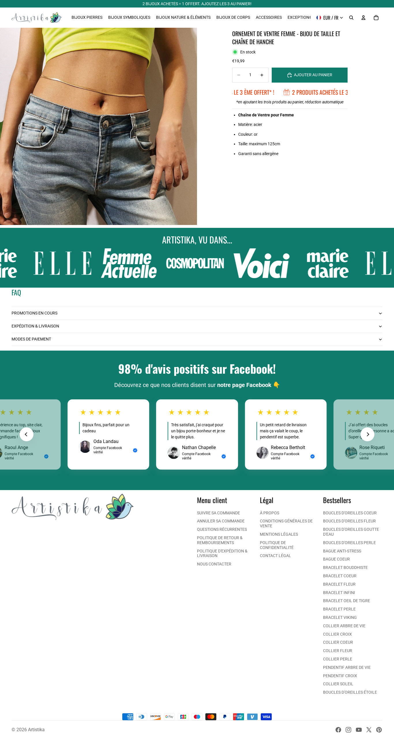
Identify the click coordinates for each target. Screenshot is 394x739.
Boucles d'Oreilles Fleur (349, 521)
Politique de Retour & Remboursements (220, 540)
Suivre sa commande (218, 513)
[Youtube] (358, 729)
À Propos (269, 513)
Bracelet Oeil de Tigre (346, 600)
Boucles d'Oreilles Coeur (350, 513)
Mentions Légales (279, 534)
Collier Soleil (338, 684)
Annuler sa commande (221, 521)
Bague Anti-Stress (342, 551)
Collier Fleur (337, 650)
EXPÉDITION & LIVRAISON (35, 326)
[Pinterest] (379, 729)
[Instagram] (348, 729)
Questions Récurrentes (222, 529)
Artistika (36, 729)
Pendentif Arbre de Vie (347, 667)
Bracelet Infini (339, 592)
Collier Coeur (338, 642)
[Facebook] (338, 729)
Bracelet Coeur (340, 576)
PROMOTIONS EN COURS (34, 313)
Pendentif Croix (340, 675)
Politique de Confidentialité (277, 545)
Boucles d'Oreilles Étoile (350, 692)
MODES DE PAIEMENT (31, 339)
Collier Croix (337, 634)
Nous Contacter (214, 564)
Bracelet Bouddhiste (345, 567)
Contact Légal (275, 555)
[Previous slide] (26, 434)
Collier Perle (337, 659)
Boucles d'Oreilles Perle (349, 542)
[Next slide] (367, 434)
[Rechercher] (351, 17)
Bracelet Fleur (339, 584)
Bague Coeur (336, 559)
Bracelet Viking (340, 617)
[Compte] (363, 17)
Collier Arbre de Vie (344, 625)
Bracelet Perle (339, 609)
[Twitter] (368, 729)
